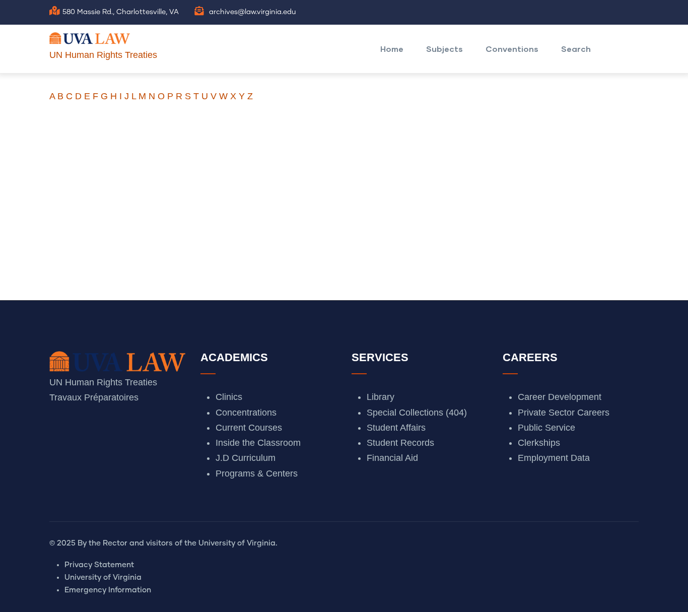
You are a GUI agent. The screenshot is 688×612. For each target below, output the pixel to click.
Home (391, 48)
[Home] (89, 36)
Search (576, 48)
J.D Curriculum (246, 458)
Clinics (229, 397)
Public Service (546, 428)
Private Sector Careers (563, 412)
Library (380, 397)
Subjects (444, 48)
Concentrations (246, 412)
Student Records (400, 443)
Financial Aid (392, 458)
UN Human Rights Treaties (103, 55)
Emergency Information (107, 590)
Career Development (559, 397)
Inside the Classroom (258, 443)
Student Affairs (396, 428)
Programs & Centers (257, 473)
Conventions (512, 48)
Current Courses (249, 428)
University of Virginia (103, 577)
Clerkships (539, 443)
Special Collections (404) (417, 412)
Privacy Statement (99, 565)
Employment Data (554, 458)
